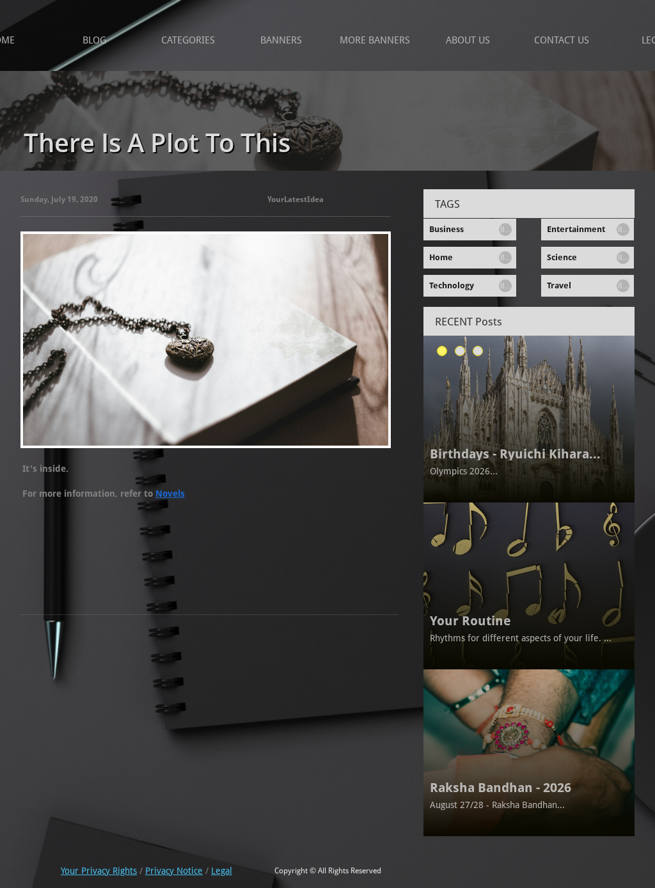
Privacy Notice (174, 871)
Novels (170, 493)
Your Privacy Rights (99, 871)
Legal (221, 871)
